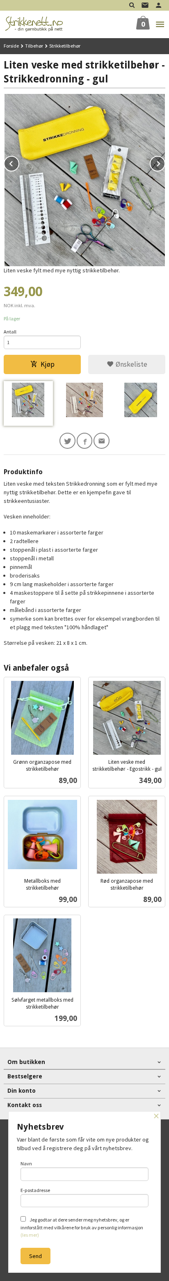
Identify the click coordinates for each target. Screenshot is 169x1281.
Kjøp (48, 364)
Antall (10, 332)
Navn (26, 1163)
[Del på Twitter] (67, 441)
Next (164, 162)
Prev (18, 162)
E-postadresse (35, 1190)
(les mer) (30, 1235)
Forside (11, 46)
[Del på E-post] (102, 441)
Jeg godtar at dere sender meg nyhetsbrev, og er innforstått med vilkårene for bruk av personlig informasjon (82, 1227)
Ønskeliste (130, 364)
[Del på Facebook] (85, 441)
